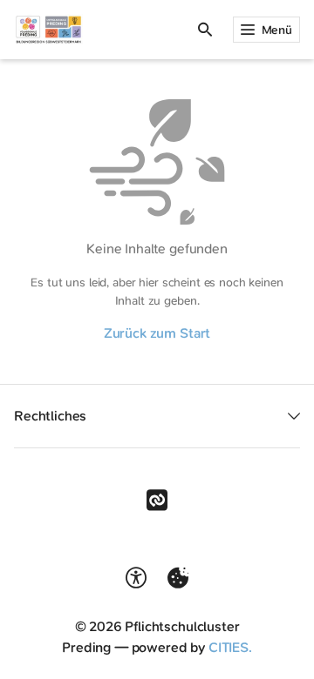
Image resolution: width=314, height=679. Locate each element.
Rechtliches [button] (50, 416)
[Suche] (205, 30)
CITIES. (230, 647)
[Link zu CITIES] (157, 500)
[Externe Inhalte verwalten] (177, 578)
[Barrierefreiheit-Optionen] (136, 578)
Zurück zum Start (157, 333)
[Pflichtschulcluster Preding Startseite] (48, 29)
